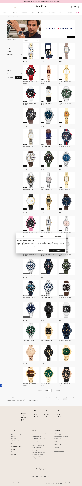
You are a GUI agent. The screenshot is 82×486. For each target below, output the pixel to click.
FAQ (33, 440)
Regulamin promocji (36, 436)
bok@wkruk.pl (56, 447)
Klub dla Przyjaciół (16, 446)
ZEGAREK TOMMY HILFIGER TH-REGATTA (30, 81)
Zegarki (14, 16)
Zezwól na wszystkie (57, 250)
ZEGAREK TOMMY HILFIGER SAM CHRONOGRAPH (64, 383)
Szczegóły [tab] (41, 236)
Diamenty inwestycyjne (37, 456)
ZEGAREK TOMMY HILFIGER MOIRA (65, 254)
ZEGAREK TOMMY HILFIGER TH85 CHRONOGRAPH (29, 275)
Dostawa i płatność (36, 442)
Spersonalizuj (40, 250)
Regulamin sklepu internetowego (39, 433)
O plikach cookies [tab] (57, 236)
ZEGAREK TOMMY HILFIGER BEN (28, 60)
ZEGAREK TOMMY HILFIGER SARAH (47, 81)
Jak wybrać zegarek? (36, 447)
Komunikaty (14, 442)
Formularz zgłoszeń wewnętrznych (61, 436)
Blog (12, 452)
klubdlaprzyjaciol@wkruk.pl (59, 451)
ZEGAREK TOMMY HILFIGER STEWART (47, 254)
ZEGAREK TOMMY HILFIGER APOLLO (65, 297)
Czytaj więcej (65, 398)
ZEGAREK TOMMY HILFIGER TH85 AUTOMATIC (31, 318)
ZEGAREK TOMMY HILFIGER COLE (29, 167)
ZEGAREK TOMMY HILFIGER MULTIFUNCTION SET (49, 60)
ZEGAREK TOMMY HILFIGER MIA (64, 60)
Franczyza (13, 438)
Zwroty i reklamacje (36, 443)
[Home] (41, 6)
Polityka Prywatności (58, 433)
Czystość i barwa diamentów (38, 454)
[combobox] (31, 40)
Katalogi (34, 458)
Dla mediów (13, 443)
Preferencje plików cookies (59, 434)
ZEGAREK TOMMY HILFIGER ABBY (64, 124)
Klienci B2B (13, 436)
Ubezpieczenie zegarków (37, 449)
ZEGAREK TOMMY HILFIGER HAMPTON (47, 124)
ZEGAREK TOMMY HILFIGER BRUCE (65, 340)
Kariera (13, 449)
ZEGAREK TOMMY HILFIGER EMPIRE (65, 167)
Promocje (34, 434)
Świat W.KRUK (14, 433)
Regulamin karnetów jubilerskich (39, 438)
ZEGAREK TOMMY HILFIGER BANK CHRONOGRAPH (65, 103)
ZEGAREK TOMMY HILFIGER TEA (28, 362)
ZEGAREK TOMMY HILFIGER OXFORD (47, 340)
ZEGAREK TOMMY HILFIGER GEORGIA (65, 362)
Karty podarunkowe (36, 450)
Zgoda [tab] (24, 236)
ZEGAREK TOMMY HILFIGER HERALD (29, 254)
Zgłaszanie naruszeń (58, 438)
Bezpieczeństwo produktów (38, 445)
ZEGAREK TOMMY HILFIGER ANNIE (65, 81)
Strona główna (9, 16)
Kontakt (13, 454)
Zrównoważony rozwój (16, 434)
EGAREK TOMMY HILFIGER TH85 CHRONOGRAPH (28, 340)
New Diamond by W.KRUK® (38, 452)
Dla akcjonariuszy (15, 440)
